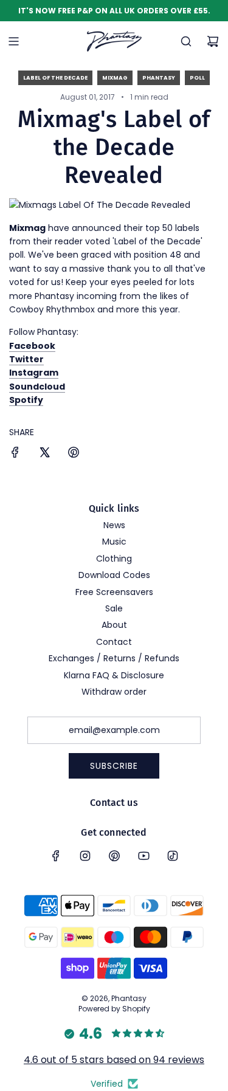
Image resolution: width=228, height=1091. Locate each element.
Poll (197, 77)
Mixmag (115, 77)
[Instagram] (85, 855)
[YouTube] (143, 855)
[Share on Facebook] (15, 454)
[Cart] (212, 41)
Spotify (26, 400)
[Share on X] (44, 454)
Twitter (26, 359)
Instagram (33, 373)
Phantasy (158, 77)
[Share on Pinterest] (73, 454)
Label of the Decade (55, 77)
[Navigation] (13, 41)
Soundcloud (37, 386)
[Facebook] (56, 855)
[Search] (186, 41)
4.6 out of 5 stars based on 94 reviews (114, 1060)
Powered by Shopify (114, 1008)
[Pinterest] (114, 855)
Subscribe (114, 766)
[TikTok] (172, 855)
